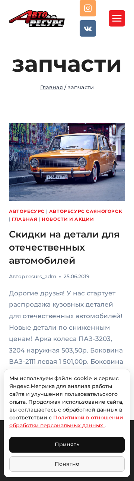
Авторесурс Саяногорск (85, 211)
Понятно (67, 463)
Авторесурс (27, 211)
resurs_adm (41, 276)
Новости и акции (68, 219)
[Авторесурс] (37, 18)
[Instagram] (88, 8)
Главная (24, 219)
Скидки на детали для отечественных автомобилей (64, 247)
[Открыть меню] (117, 18)
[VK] (88, 28)
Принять (67, 444)
